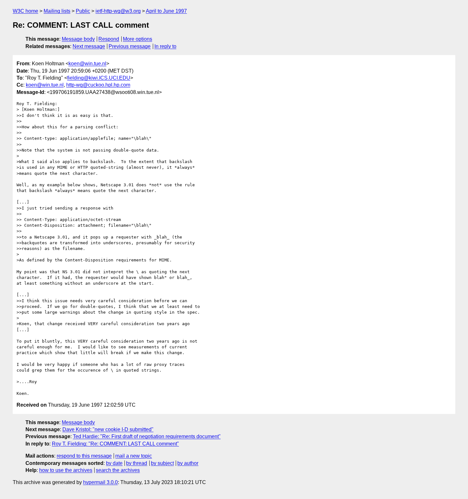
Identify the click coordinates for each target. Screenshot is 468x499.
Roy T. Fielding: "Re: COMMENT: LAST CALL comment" (115, 443)
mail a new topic (133, 456)
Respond (108, 39)
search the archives (118, 470)
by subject (162, 463)
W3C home (25, 11)
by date (114, 463)
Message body (78, 39)
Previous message (130, 46)
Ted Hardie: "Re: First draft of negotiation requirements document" (147, 436)
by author (187, 463)
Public (83, 11)
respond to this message (84, 456)
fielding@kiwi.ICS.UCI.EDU (98, 78)
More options (137, 39)
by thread (136, 463)
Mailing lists (57, 11)
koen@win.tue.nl (87, 63)
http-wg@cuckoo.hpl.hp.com (98, 85)
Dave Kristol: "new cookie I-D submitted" (107, 429)
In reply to (165, 46)
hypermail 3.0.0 (100, 482)
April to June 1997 (166, 11)
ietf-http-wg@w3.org (118, 11)
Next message (89, 46)
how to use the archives (65, 470)
